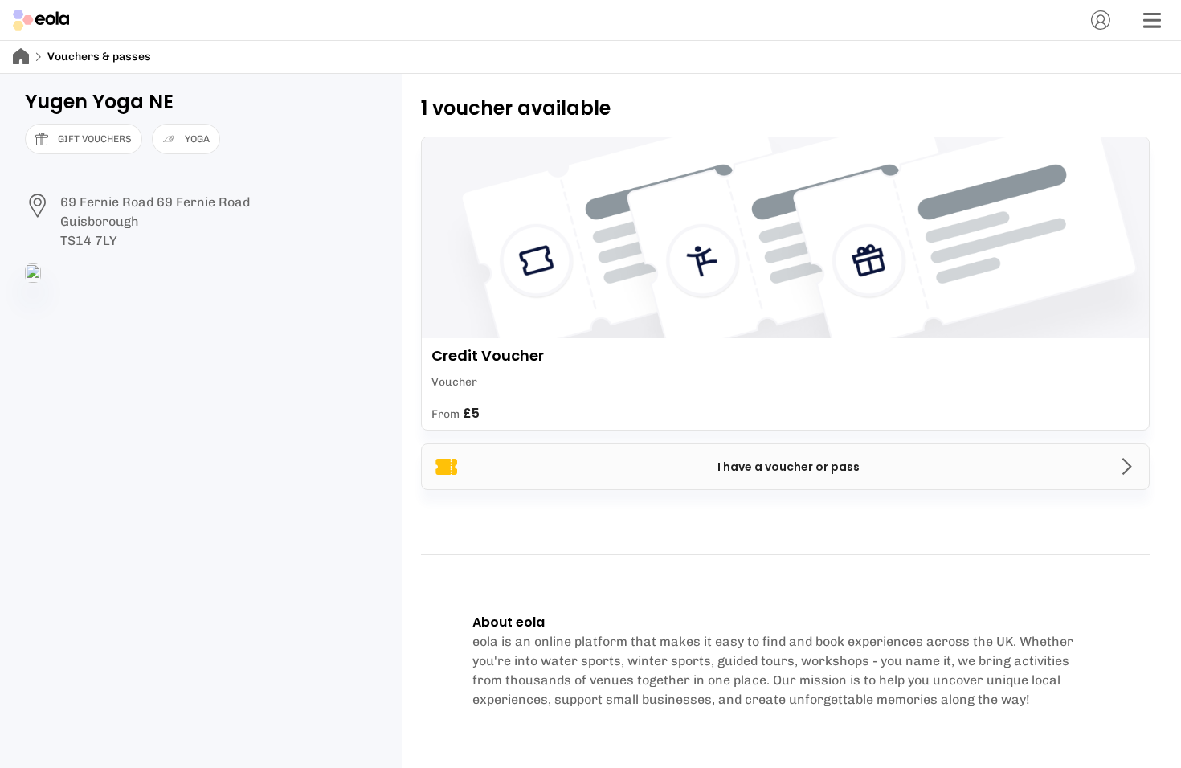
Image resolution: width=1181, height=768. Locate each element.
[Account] (1101, 20)
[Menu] (1152, 20)
